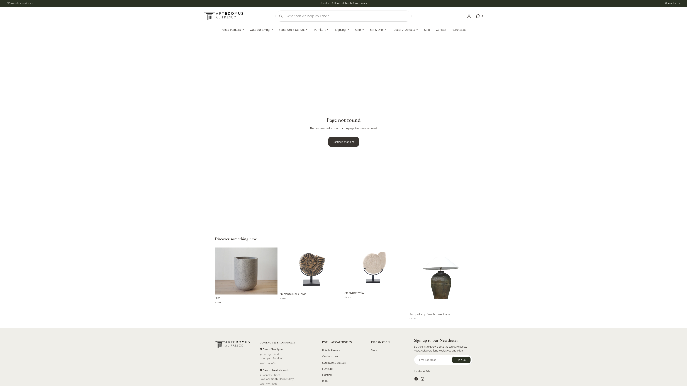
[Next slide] (337, 269)
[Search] (281, 16)
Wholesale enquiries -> (20, 3)
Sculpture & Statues (334, 362)
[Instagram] (422, 379)
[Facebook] (416, 379)
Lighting (327, 375)
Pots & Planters (331, 350)
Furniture (327, 368)
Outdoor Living (330, 356)
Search (375, 350)
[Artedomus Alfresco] (223, 16)
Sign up (461, 359)
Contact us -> (672, 3)
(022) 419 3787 (268, 363)
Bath (325, 381)
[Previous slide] (285, 269)
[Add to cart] (337, 285)
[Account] (469, 16)
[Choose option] (272, 289)
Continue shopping (344, 141)
